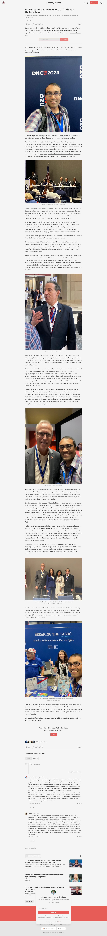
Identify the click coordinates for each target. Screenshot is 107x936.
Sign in (102, 3)
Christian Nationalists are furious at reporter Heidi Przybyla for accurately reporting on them (43, 861)
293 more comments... (30, 848)
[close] (68, 890)
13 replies (32, 841)
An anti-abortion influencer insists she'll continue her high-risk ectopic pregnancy (44, 876)
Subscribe (94, 3)
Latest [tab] (31, 856)
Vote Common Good (40, 149)
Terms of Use (61, 915)
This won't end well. (30, 879)
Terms (57, 925)
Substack (45, 932)
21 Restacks (44, 741)
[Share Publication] (87, 2)
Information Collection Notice (53, 917)
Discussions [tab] (37, 856)
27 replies (32, 808)
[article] (53, 865)
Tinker (30, 813)
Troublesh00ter (32, 777)
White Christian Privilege (34, 151)
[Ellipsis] (81, 777)
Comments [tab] (28, 758)
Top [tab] (27, 856)
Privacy (53, 925)
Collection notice (64, 925)
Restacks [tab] (35, 758)
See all (28, 901)
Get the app (61, 928)
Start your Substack (49, 928)
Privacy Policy (65, 917)
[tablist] (32, 758)
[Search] (84, 2)
